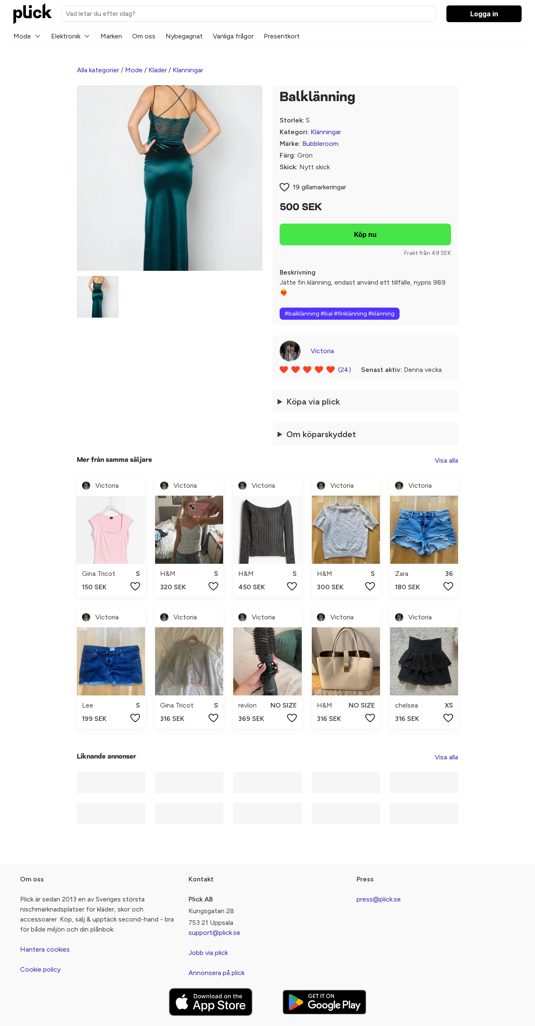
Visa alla (446, 460)
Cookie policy (40, 969)
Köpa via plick (313, 402)
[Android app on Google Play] (324, 1002)
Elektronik (65, 36)
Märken (111, 36)
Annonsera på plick (217, 973)
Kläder (157, 70)
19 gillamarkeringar (319, 187)
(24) (344, 370)
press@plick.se (379, 899)
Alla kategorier (98, 70)
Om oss (143, 36)
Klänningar (188, 70)
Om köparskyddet (321, 434)
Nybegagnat (184, 36)
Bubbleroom (320, 144)
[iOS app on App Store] (210, 1002)
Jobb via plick (208, 953)
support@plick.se (214, 933)
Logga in (484, 14)
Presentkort (282, 36)
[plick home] (32, 13)
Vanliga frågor (233, 36)
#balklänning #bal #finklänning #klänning (340, 313)
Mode (22, 36)
